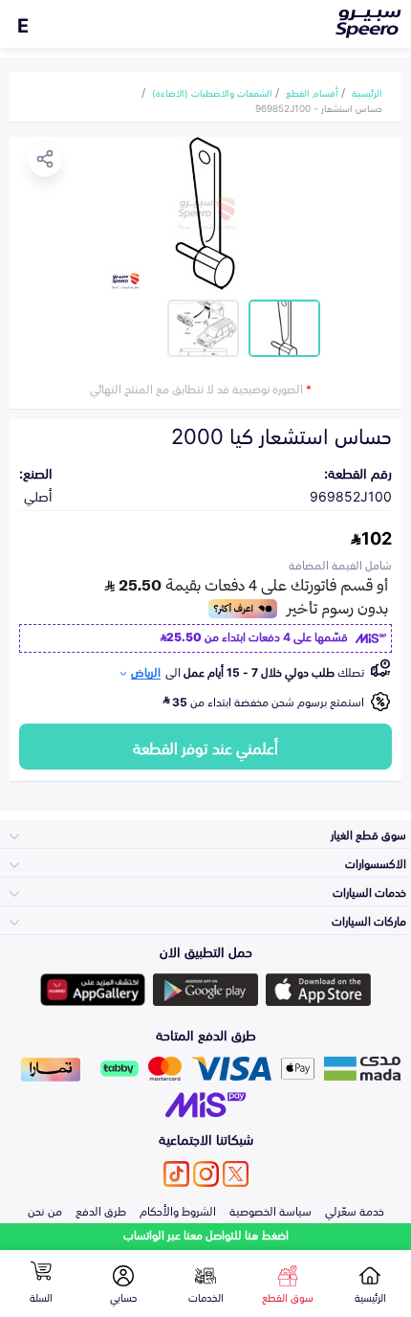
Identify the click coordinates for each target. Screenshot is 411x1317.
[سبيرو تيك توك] (176, 1174)
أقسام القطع (312, 91)
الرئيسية (367, 91)
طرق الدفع (101, 1209)
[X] (236, 1174)
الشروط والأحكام (178, 1209)
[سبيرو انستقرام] (206, 1174)
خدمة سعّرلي (354, 1209)
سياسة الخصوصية (270, 1209)
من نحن (45, 1209)
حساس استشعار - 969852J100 (318, 107)
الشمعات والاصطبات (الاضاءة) (212, 91)
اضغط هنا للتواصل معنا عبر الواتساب (206, 1234)
